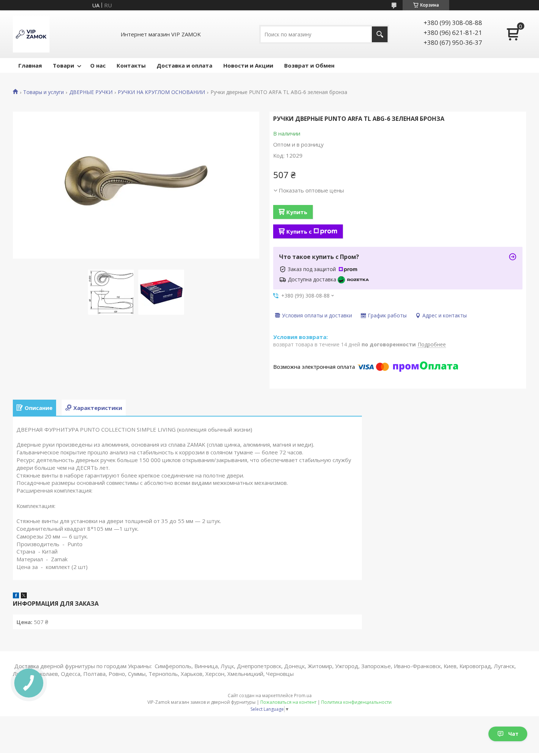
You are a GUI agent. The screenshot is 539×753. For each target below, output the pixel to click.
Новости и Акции (248, 65)
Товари (63, 65)
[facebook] (16, 596)
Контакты (131, 65)
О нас (98, 65)
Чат (513, 733)
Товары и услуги (43, 92)
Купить (296, 212)
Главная (30, 65)
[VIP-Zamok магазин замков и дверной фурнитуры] (31, 34)
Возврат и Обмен (309, 65)
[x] (24, 596)
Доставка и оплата (184, 65)
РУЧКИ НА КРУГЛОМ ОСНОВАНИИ (161, 92)
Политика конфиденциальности (356, 702)
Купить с (299, 231)
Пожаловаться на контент (288, 702)
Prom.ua (303, 695)
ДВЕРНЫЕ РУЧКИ (91, 92)
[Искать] (380, 34)
